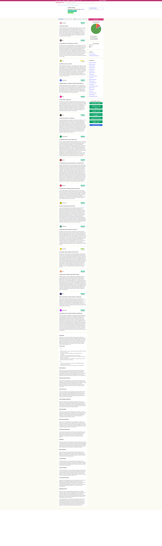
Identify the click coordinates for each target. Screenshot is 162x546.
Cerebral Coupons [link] (91, 84)
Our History (63, 0)
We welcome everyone (96, 103)
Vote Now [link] (82, 9)
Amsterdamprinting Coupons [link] (93, 96)
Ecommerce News (73, 0)
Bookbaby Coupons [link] (92, 87)
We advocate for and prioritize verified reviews (96, 106)
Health (78, 0)
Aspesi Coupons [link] (91, 74)
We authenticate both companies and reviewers (96, 118)
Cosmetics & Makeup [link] (63, 5)
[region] (99, 13)
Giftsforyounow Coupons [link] (92, 79)
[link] (62, 11)
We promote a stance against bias (96, 122)
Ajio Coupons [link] (91, 91)
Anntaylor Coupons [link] (92, 67)
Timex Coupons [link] (91, 77)
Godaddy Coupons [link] (92, 69)
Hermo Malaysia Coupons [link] (92, 82)
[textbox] (80, 2)
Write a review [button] (96, 19)
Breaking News (68, 0)
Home (56, 0)
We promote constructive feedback (96, 114)
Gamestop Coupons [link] (92, 72)
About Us (60, 0)
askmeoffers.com (60, 2)
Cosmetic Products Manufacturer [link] (71, 5)
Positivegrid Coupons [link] (92, 64)
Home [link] (59, 5)
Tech (80, 0)
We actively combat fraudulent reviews (96, 111)
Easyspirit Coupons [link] (92, 94)
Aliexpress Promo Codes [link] (92, 62)
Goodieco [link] (77, 5)
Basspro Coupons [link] (91, 89)
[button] (96, 103)
